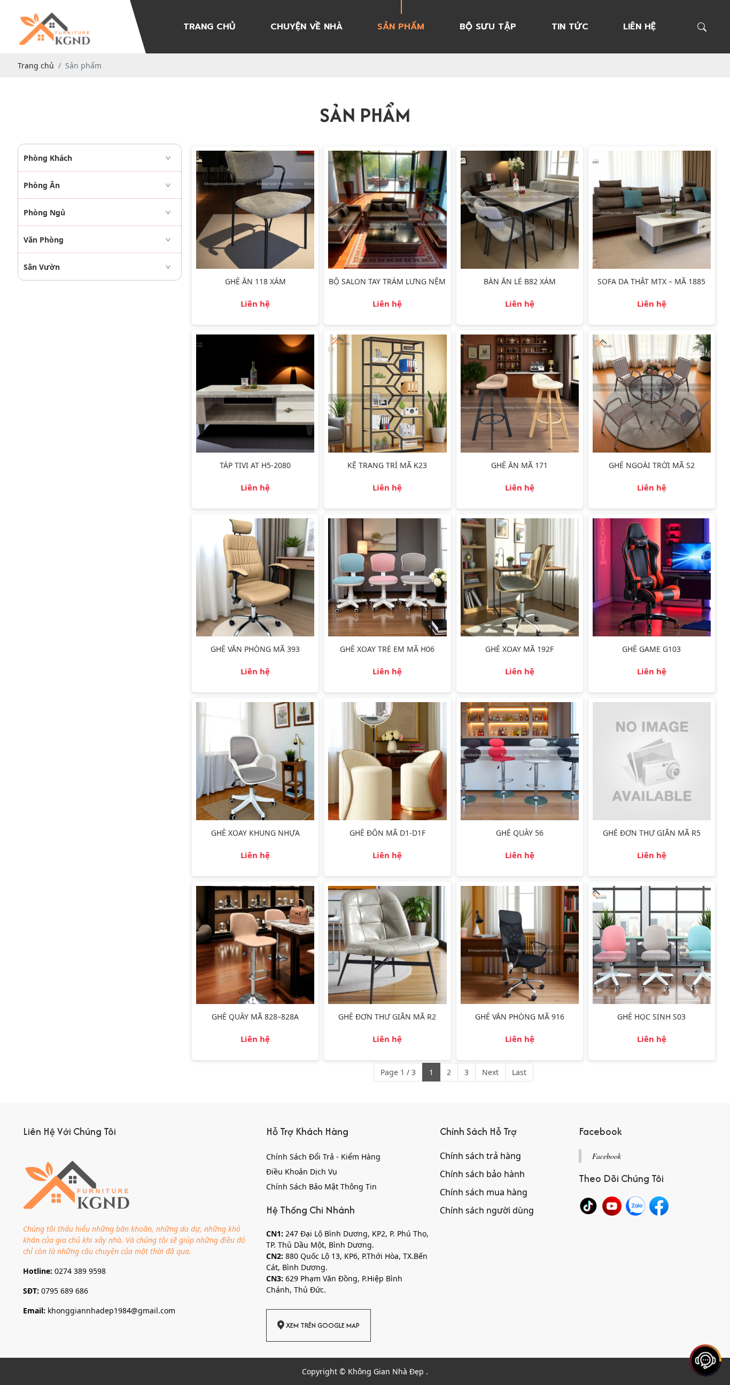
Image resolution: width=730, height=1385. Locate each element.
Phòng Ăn (42, 185)
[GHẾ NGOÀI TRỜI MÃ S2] (652, 340)
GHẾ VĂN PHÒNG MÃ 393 (255, 649)
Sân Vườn (42, 267)
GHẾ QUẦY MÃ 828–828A (255, 1017)
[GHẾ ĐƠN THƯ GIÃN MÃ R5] (652, 708)
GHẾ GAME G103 (651, 649)
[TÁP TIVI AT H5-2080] (255, 340)
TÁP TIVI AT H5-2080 (255, 465)
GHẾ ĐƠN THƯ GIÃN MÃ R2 (387, 1017)
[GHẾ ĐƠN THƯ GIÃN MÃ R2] (387, 891)
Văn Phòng (44, 240)
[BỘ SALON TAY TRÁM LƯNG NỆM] (387, 156)
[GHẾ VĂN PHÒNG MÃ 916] (520, 891)
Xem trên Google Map (322, 1325)
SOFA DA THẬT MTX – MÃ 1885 (651, 281)
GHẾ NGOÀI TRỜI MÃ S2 (652, 465)
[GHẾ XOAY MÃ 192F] (520, 524)
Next (490, 1072)
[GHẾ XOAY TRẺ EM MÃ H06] (387, 524)
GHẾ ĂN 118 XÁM (255, 281)
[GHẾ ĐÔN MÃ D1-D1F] (387, 708)
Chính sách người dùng (487, 1210)
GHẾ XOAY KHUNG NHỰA (255, 833)
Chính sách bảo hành (482, 1174)
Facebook (606, 1156)
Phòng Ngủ (44, 212)
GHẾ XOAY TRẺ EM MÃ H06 (387, 649)
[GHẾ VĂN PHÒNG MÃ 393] (255, 524)
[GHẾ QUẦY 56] (520, 708)
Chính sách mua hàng (483, 1192)
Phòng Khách (48, 158)
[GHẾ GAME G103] (652, 524)
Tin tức (570, 26)
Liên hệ (639, 26)
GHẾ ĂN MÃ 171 (519, 465)
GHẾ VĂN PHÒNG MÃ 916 (519, 1017)
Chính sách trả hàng (480, 1156)
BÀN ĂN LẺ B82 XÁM (520, 281)
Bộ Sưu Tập (488, 26)
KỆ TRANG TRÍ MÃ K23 (387, 465)
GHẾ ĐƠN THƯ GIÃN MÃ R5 (652, 833)
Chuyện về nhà (306, 26)
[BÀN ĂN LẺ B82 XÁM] (520, 156)
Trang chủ (209, 26)
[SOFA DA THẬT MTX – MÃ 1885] (652, 156)
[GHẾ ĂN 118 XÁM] (255, 156)
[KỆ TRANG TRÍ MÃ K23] (387, 340)
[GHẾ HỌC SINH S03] (652, 891)
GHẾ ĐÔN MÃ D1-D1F (387, 833)
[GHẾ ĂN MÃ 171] (520, 340)
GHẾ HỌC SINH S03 (651, 1017)
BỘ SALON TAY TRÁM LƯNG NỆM (387, 281)
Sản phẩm (400, 26)
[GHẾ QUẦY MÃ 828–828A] (255, 891)
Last (519, 1072)
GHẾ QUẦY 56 (519, 833)
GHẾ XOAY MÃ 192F (519, 649)
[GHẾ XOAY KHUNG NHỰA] (255, 708)
